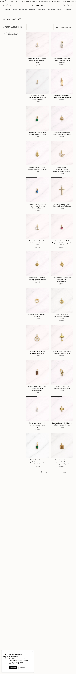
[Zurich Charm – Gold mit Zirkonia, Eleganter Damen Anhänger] (62, 44)
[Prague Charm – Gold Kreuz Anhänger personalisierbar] (62, 337)
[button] (51, 9)
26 (56, 472)
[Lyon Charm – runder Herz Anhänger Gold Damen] (37, 337)
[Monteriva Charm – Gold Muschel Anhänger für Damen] (37, 153)
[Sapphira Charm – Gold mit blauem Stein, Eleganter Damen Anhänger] (37, 189)
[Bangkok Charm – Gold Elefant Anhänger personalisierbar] (62, 408)
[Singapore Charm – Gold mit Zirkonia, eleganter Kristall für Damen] (37, 44)
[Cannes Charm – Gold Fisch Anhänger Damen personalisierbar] (62, 263)
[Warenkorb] (72, 5)
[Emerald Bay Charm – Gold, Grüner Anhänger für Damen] (37, 118)
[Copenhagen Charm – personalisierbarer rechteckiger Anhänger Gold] (62, 445)
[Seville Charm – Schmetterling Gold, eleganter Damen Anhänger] (62, 153)
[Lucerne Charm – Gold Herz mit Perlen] (37, 300)
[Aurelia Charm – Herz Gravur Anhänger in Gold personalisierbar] (37, 372)
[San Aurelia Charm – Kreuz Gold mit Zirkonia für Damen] (62, 189)
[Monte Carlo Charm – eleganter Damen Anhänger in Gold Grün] (37, 445)
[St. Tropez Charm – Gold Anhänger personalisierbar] (62, 372)
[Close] (32, 652)
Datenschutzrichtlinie (15, 664)
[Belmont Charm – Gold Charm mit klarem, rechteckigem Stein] (37, 226)
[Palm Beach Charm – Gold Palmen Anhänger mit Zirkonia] (62, 118)
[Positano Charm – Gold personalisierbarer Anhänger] (62, 81)
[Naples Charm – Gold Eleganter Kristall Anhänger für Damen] (62, 226)
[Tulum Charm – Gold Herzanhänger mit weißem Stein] (62, 300)
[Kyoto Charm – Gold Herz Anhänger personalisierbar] (37, 263)
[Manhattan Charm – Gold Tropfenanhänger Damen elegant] (37, 408)
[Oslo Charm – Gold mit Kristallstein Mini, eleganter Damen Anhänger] (37, 81)
